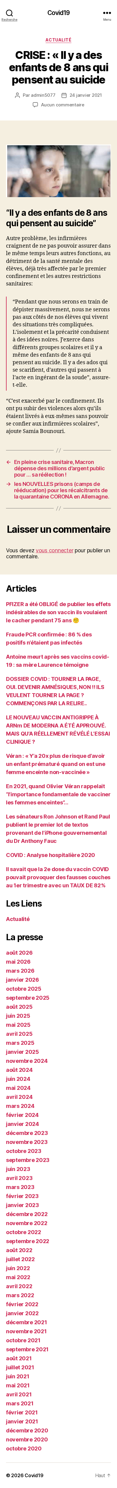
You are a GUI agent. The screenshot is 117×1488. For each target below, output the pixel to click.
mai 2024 (18, 1088)
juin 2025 (18, 1016)
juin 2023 (18, 1169)
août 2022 (19, 1250)
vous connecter (54, 550)
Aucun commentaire (62, 105)
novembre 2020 (27, 1439)
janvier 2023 (22, 1205)
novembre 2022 (26, 1223)
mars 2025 (20, 1043)
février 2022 (22, 1304)
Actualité (59, 39)
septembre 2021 (27, 1349)
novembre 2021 (26, 1331)
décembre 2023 (27, 1133)
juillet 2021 (20, 1367)
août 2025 (19, 1007)
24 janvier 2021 (86, 95)
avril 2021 (19, 1394)
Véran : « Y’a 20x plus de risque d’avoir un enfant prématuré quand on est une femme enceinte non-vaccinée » (55, 764)
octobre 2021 (23, 1340)
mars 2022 (20, 1295)
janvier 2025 (22, 1052)
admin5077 (43, 95)
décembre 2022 (27, 1214)
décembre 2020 (27, 1430)
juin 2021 (17, 1376)
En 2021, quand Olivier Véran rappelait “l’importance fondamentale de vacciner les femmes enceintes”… (58, 794)
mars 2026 (20, 971)
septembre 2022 (27, 1241)
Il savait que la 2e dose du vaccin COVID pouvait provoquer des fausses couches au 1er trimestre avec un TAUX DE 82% (58, 877)
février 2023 (22, 1196)
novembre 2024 (27, 1061)
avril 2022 (19, 1286)
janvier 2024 (22, 1124)
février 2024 (22, 1115)
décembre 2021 (26, 1322)
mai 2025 (18, 1025)
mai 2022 (18, 1277)
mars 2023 (20, 1187)
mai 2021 (18, 1385)
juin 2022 (18, 1268)
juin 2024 (18, 1079)
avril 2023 (19, 1178)
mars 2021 (20, 1403)
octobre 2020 (24, 1448)
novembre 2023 (27, 1142)
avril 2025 (19, 1034)
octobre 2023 (23, 1151)
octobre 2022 (23, 1232)
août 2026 (19, 953)
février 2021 (22, 1412)
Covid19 (58, 13)
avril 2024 (19, 1097)
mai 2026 (18, 962)
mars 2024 (20, 1106)
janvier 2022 (22, 1313)
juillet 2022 (20, 1259)
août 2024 (19, 1070)
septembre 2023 (28, 1160)
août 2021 (19, 1358)
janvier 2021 (22, 1421)
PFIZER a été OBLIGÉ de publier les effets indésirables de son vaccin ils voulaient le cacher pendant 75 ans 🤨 (58, 612)
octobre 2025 (23, 989)
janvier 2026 (22, 980)
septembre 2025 (28, 998)
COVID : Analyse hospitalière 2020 (50, 855)
